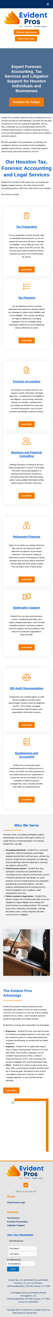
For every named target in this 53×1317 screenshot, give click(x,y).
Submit (13, 1269)
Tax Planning (26, 297)
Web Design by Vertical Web (25, 1313)
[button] (26, 44)
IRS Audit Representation (26, 688)
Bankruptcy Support (26, 607)
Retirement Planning (26, 536)
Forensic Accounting (26, 381)
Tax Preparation (26, 226)
